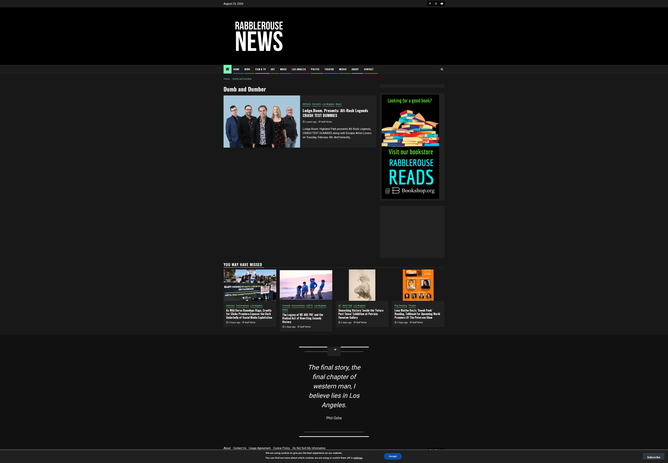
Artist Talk (347, 305)
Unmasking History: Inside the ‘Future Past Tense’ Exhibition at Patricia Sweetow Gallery (360, 314)
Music (283, 69)
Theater (412, 305)
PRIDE (285, 310)
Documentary (242, 305)
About (355, 69)
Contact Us (239, 448)
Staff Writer (326, 122)
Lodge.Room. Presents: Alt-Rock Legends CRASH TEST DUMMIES (335, 113)
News (247, 69)
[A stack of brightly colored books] (410, 146)
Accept (393, 456)
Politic (315, 69)
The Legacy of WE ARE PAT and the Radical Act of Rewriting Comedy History (302, 318)
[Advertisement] (371, 36)
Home (236, 69)
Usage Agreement (260, 448)
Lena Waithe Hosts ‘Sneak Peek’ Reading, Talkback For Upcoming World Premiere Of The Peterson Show (417, 314)
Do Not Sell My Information (308, 448)
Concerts (316, 104)
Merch (343, 69)
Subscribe (653, 457)
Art (273, 69)
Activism (230, 305)
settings (357, 458)
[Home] (227, 69)
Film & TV (260, 69)
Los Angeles (299, 69)
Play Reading (401, 305)
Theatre (329, 69)
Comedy (286, 305)
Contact (369, 69)
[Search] (442, 69)
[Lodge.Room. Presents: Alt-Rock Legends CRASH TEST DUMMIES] (262, 121)
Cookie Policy (281, 448)
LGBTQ (309, 305)
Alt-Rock (307, 104)
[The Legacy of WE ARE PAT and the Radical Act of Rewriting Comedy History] (306, 285)
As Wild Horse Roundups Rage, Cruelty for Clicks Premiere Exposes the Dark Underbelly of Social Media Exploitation (249, 314)
